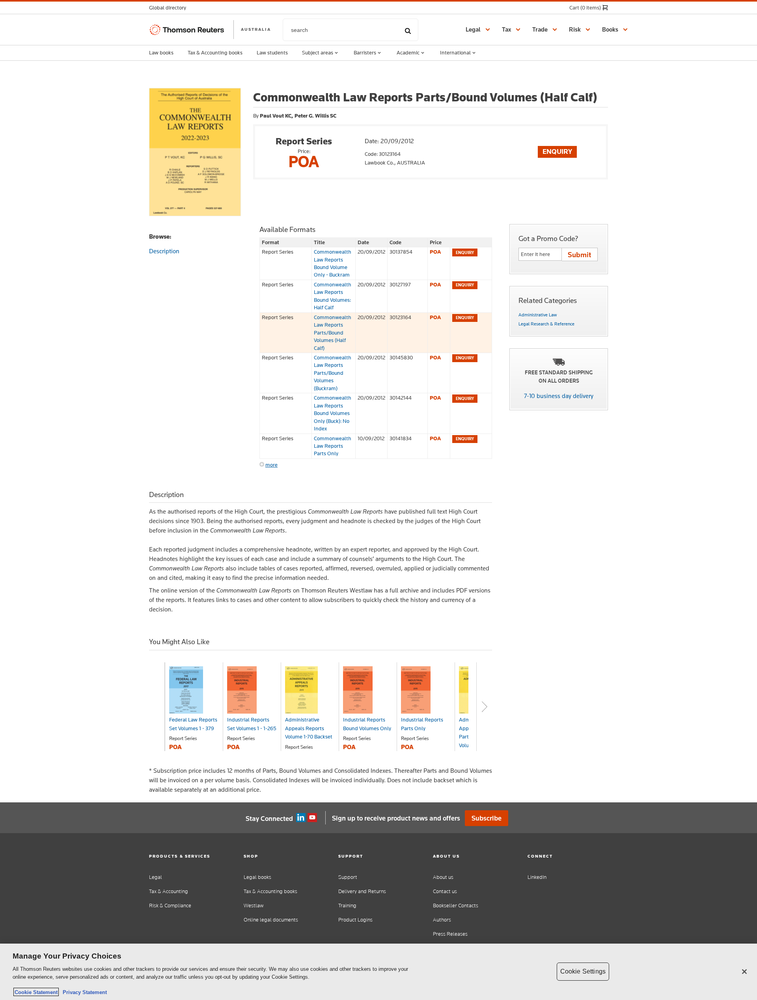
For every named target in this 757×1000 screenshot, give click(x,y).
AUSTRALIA (256, 29)
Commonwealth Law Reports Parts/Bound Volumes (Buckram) (332, 373)
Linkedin (301, 817)
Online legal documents (271, 919)
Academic (408, 52)
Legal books (257, 877)
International (455, 52)
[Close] (744, 971)
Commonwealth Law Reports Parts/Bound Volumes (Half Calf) (332, 332)
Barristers (365, 52)
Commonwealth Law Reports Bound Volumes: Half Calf (332, 296)
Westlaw (253, 905)
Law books (161, 52)
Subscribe (487, 818)
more (271, 464)
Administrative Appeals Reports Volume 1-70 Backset (308, 728)
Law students (272, 52)
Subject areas (317, 52)
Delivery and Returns (362, 891)
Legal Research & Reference (546, 324)
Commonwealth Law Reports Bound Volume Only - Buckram (332, 263)
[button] (170, 8)
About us (443, 877)
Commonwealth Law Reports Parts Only (332, 446)
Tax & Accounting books (215, 52)
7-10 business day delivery (558, 396)
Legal (155, 877)
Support (347, 877)
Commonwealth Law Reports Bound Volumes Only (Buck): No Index (332, 413)
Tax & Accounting (168, 891)
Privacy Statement (83, 992)
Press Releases (450, 934)
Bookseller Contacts (455, 905)
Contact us (445, 891)
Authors (442, 919)
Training (347, 905)
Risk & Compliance (170, 905)
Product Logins (355, 919)
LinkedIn (537, 877)
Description (164, 251)
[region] (378, 972)
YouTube (312, 817)
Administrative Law (537, 315)
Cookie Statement (36, 992)
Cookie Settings (583, 971)
